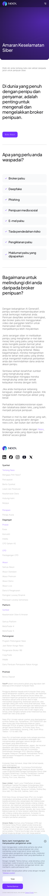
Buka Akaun (10, 134)
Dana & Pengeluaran (11, 590)
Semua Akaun (8, 567)
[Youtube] (24, 457)
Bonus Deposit (8, 677)
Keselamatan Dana (10, 494)
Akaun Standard (9, 572)
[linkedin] (4, 457)
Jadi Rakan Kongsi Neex (12, 646)
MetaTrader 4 (8, 626)
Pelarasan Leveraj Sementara (15, 600)
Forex (4, 529)
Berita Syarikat (8, 484)
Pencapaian (7, 480)
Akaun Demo (7, 581)
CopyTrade (7, 655)
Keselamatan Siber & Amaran (15, 614)
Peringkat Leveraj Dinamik (13, 595)
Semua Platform (9, 622)
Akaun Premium (9, 576)
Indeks (5, 539)
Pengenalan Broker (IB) (12, 650)
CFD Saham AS (9, 543)
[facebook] (11, 457)
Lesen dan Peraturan (11, 489)
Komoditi (6, 534)
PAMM (5, 660)
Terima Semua (12, 886)
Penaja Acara (8, 515)
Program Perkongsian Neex (14, 641)
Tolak (13, 879)
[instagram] (18, 457)
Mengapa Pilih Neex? (11, 475)
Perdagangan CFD (10, 555)
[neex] (9, 3)
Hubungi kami (8, 498)
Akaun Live (7, 586)
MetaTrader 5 (8, 631)
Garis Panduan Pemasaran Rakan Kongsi (20, 664)
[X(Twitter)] (31, 457)
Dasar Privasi (29, 892)
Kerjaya (5, 503)
